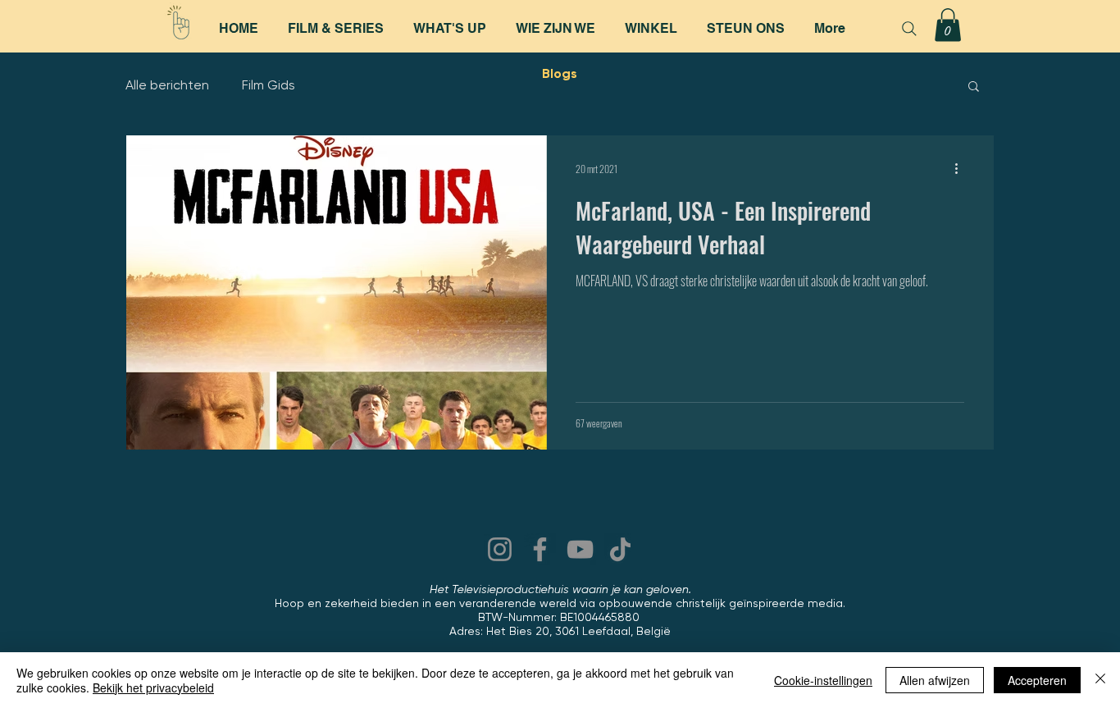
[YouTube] (580, 549)
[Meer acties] (962, 169)
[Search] (909, 28)
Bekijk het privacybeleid (153, 687)
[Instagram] (500, 549)
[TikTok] (620, 549)
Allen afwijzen (934, 680)
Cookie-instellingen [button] (823, 680)
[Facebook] (540, 549)
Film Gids (268, 85)
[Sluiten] (1100, 680)
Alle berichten (167, 85)
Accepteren (1037, 680)
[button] (948, 25)
